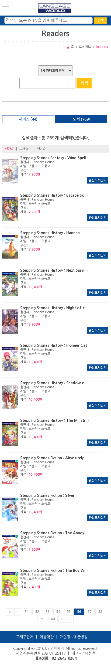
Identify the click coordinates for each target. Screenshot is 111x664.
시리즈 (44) (28, 119)
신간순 (9, 149)
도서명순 (25, 149)
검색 (100, 20)
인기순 (41, 149)
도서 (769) (81, 119)
